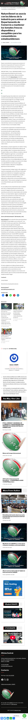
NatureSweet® (5, 219)
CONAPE (11, 702)
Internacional (13, 348)
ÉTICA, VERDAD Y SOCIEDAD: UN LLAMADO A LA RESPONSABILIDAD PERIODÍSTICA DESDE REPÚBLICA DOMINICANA (13, 425)
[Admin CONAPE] (14, 358)
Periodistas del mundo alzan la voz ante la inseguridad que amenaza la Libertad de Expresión (14, 516)
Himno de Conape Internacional (12, 453)
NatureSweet (14, 77)
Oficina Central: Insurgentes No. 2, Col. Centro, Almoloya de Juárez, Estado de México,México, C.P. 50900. (13, 660)
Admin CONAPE (6, 42)
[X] (5, 679)
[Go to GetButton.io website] (24, 718)
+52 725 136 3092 (5, 664)
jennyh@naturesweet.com (8, 289)
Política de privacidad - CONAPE (8, 684)
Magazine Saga (18, 710)
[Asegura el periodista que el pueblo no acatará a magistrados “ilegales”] (6, 331)
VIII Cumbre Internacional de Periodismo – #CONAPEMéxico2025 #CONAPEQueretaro (13, 480)
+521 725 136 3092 (10, 675)
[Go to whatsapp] (24, 716)
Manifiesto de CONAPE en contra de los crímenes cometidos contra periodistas (14, 544)
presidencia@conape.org (6, 666)
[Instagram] (7, 679)
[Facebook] (2, 679)
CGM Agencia (14, 704)
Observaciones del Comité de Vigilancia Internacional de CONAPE (14, 571)
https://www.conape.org (14, 366)
